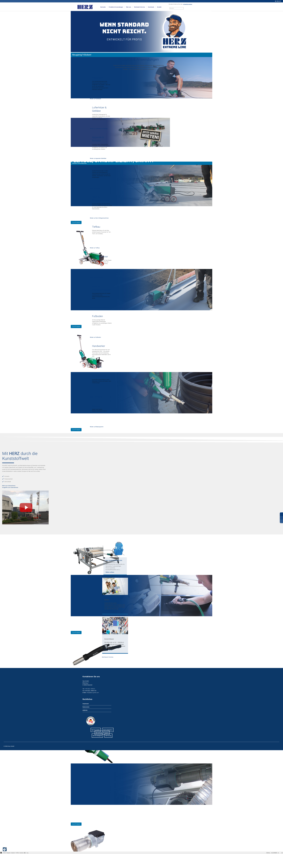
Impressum (86, 704)
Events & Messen (109, 639)
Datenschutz (86, 707)
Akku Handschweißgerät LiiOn (114, 560)
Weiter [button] (190, 9)
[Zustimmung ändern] (4, 849)
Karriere (106, 600)
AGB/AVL (85, 710)
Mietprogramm (96, 406)
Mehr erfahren (108, 611)
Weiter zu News (110, 572)
